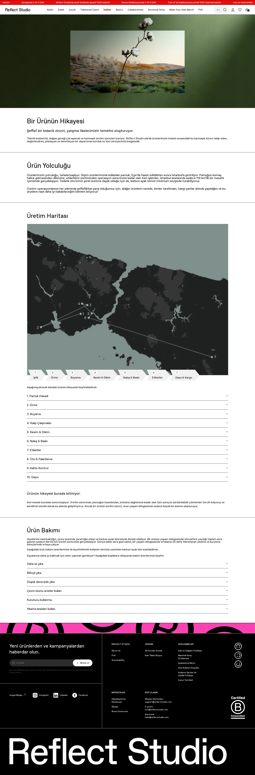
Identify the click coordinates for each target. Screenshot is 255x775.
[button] (221, 9)
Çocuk (72, 9)
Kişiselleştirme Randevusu (119, 700)
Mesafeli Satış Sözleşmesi (185, 657)
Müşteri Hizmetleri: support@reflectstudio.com (158, 700)
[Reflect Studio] (18, 9)
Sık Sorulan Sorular (153, 650)
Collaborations (135, 9)
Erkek (61, 9)
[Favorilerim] (240, 10)
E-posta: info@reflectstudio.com (156, 708)
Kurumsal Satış (156, 9)
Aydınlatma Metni (186, 663)
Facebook (83, 695)
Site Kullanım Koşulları (188, 667)
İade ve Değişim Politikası (190, 650)
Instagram (44, 695)
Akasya (115, 706)
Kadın (50, 9)
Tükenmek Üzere (89, 9)
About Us (116, 650)
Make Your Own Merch (181, 9)
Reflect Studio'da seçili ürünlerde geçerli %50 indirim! (76, 2)
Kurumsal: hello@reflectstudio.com (157, 716)
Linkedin (64, 695)
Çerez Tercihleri (185, 680)
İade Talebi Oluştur (153, 655)
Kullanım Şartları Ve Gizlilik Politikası (187, 674)
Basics (119, 9)
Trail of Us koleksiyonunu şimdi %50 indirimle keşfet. (187, 2)
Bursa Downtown (120, 711)
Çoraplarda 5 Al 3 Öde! (25, 2)
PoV (200, 9)
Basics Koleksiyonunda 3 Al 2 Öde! (131, 2)
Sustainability (118, 660)
